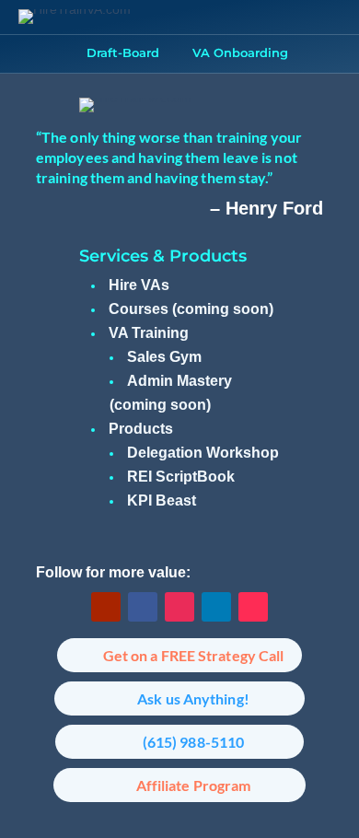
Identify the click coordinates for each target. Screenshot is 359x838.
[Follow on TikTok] (253, 607)
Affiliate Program (193, 785)
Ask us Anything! (193, 698)
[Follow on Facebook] (142, 607)
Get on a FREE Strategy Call (193, 655)
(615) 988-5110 (193, 742)
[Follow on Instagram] (179, 607)
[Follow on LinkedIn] (216, 607)
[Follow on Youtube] (106, 607)
